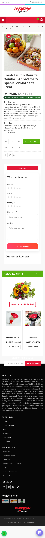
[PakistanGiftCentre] (22, 10)
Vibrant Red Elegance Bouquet (19, 338)
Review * (11, 223)
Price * (10, 184)
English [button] (7, 2)
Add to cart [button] (31, 141)
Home (4, 27)
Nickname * (12, 212)
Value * (10, 193)
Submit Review (22, 246)
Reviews (22, 168)
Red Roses (33, 338)
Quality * (11, 202)
